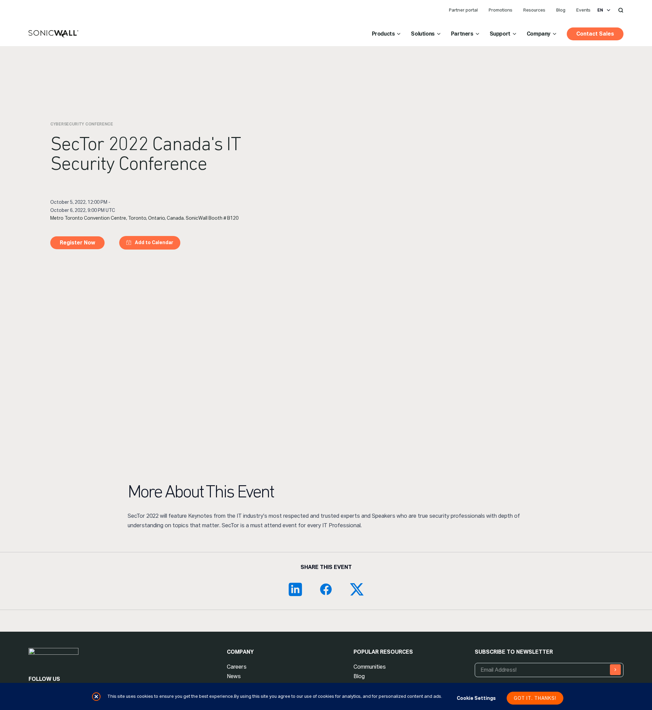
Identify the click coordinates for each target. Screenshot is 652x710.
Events (583, 10)
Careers (237, 667)
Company (538, 34)
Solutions (422, 34)
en (600, 10)
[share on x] (356, 589)
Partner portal (463, 10)
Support (500, 34)
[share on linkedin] (295, 589)
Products (383, 34)
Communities (370, 667)
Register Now (77, 242)
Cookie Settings (476, 698)
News (234, 676)
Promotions (500, 10)
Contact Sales (595, 34)
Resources (534, 10)
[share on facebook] (326, 589)
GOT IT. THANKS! (535, 698)
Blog (560, 10)
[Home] (53, 34)
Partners (462, 34)
